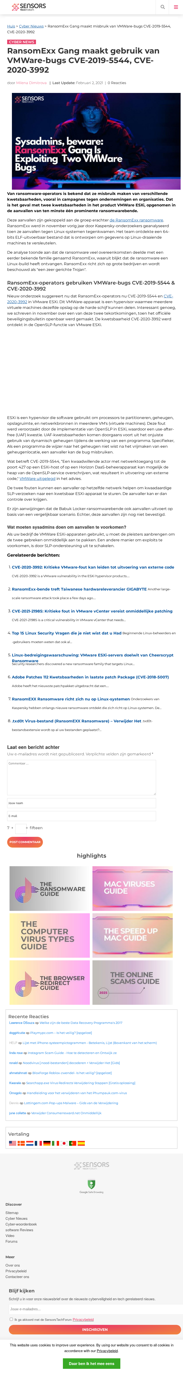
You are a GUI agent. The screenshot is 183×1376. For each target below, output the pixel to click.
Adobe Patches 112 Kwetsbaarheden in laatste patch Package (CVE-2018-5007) (90, 677)
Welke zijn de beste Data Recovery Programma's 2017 (81, 1023)
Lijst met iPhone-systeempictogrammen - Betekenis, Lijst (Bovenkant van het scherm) (90, 1043)
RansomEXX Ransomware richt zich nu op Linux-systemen (71, 699)
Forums (11, 1241)
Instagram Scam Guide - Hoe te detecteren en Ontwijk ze (72, 1053)
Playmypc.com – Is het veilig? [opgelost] (61, 1033)
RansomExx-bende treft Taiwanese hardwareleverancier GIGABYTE (79, 589)
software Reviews (19, 1229)
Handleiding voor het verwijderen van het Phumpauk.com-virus (77, 1093)
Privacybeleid (107, 1350)
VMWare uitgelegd (38, 478)
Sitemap (11, 1212)
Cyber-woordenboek (21, 1223)
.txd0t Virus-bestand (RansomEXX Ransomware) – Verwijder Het (76, 721)
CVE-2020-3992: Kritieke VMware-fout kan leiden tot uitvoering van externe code (93, 567)
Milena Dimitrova (31, 83)
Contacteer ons (17, 1276)
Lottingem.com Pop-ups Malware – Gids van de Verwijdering (71, 1103)
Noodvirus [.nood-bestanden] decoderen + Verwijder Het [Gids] (71, 1063)
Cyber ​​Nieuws (31, 26)
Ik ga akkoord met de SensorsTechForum (54, 1319)
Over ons (12, 1265)
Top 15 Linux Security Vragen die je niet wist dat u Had (67, 633)
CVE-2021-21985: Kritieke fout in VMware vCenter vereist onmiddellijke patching (92, 611)
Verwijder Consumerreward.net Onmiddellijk (66, 1113)
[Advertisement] (95, 376)
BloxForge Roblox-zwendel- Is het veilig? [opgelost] (72, 1073)
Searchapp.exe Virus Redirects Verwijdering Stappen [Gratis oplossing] (80, 1083)
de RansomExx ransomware (136, 220)
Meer (10, 1257)
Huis (11, 26)
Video (9, 1235)
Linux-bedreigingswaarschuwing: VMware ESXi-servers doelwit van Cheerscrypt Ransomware (92, 657)
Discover (13, 1204)
